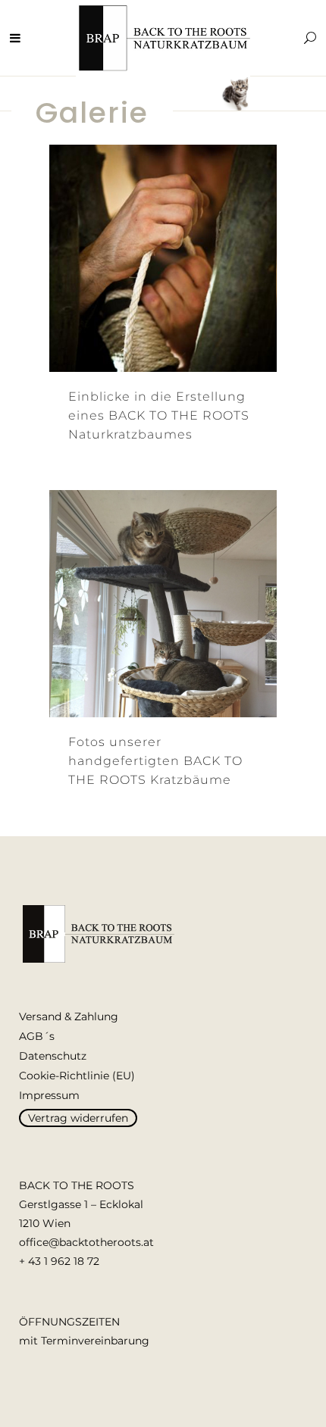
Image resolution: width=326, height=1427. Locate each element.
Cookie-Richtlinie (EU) (77, 1075)
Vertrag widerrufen (78, 1118)
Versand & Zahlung (68, 1016)
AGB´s (37, 1036)
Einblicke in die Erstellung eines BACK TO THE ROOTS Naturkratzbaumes (158, 415)
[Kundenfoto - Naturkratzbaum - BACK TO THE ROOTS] (142, 604)
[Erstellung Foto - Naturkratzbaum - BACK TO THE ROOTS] (142, 259)
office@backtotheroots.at (86, 1242)
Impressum (49, 1095)
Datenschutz (52, 1056)
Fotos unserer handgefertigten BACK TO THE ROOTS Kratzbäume (155, 761)
